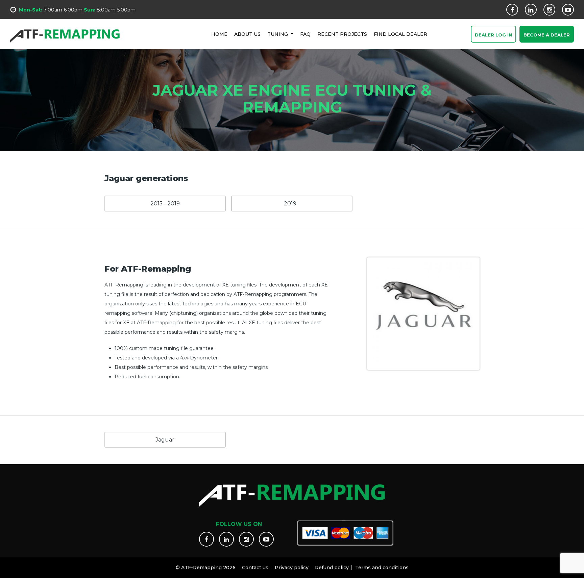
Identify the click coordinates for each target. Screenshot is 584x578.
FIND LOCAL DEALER (400, 34)
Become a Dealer (547, 34)
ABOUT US (247, 34)
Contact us (255, 567)
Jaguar (164, 439)
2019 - (292, 203)
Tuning (278, 34)
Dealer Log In (493, 34)
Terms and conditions (382, 567)
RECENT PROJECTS (342, 34)
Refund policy (332, 567)
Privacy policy (292, 567)
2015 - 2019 (165, 203)
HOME (219, 34)
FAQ (305, 34)
